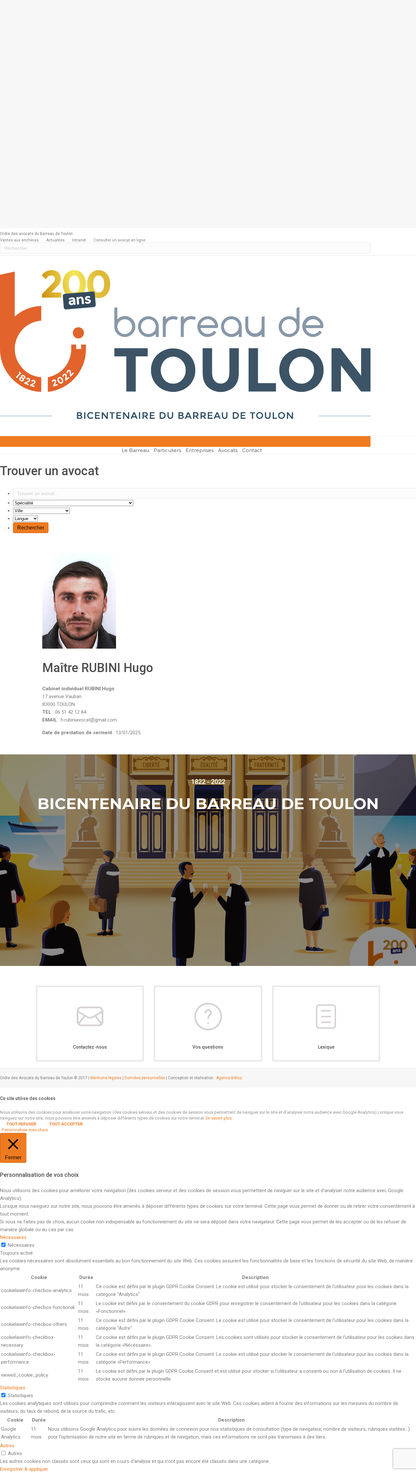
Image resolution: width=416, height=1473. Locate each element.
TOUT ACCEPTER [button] (66, 1124)
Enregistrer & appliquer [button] (24, 1469)
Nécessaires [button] (13, 1237)
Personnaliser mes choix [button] (25, 1129)
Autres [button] (7, 1446)
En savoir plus (219, 1118)
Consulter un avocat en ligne (119, 240)
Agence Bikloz (229, 1078)
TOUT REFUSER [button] (21, 1124)
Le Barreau (135, 450)
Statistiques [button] (12, 1388)
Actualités (55, 240)
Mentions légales (106, 1078)
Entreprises (200, 450)
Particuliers (167, 450)
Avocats (228, 450)
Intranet (79, 240)
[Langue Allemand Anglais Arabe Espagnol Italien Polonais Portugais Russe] (25, 518)
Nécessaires (21, 1245)
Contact (252, 450)
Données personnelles (144, 1078)
